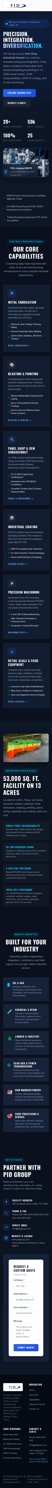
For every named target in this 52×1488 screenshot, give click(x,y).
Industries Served (37, 1404)
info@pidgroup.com (21, 1228)
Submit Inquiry (26, 1347)
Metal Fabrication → (19, 345)
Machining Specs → (18, 632)
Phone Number (21, 1307)
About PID (33, 1395)
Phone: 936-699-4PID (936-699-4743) (30, 1214)
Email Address (21, 1294)
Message (18, 1321)
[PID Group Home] (16, 5)
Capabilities (34, 1399)
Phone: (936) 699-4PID (37, 1438)
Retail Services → (17, 701)
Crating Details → (17, 563)
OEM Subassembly (11, 1448)
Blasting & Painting (11, 1439)
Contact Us (34, 1409)
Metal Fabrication (11, 1434)
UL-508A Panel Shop (12, 1444)
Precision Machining (12, 1458)
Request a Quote (17, 103)
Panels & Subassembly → (21, 498)
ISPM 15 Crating (10, 1453)
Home (32, 1390)
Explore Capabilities (19, 92)
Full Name (19, 1280)
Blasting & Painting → (19, 420)
